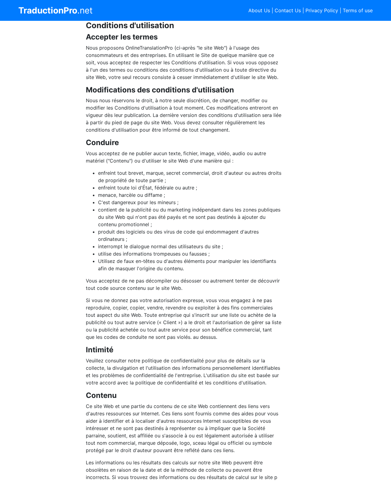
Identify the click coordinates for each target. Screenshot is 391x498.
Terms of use (358, 10)
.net (55, 10)
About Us (259, 10)
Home (33, 489)
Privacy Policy (321, 10)
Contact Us (288, 10)
